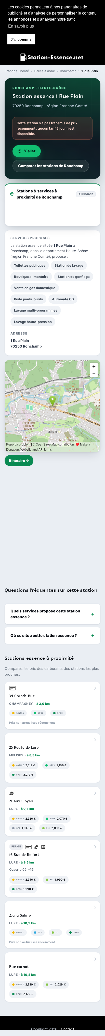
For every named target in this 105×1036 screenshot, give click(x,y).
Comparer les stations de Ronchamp (50, 166)
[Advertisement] (52, 523)
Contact (67, 1029)
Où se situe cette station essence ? (43, 635)
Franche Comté (17, 71)
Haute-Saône (44, 71)
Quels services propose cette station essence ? (45, 614)
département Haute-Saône (65, 251)
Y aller (29, 151)
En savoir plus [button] (21, 26)
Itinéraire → (19, 460)
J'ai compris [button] (21, 39)
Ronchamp (68, 71)
